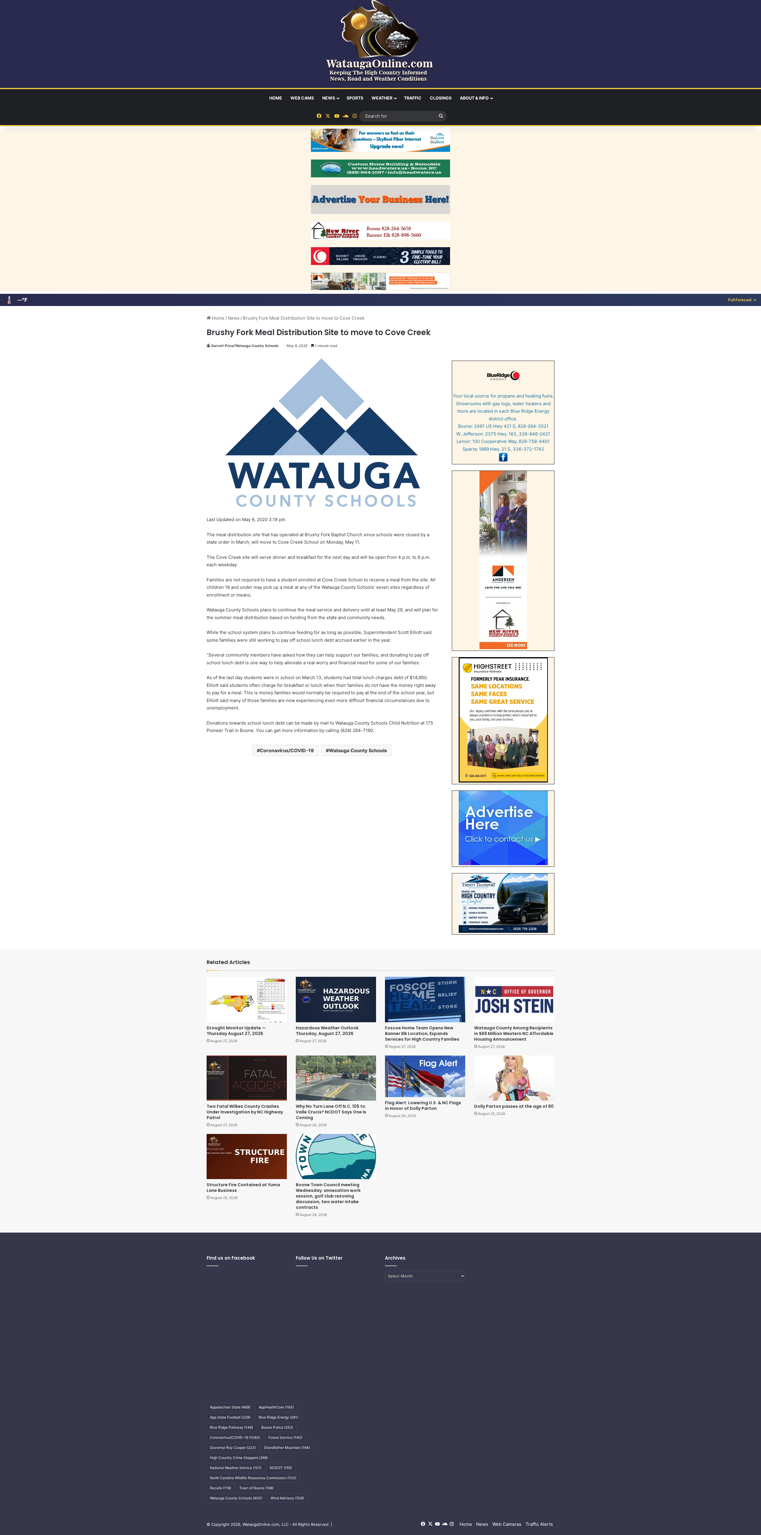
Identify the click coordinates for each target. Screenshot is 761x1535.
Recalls (220, 1488)
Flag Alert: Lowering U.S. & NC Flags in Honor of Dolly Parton (423, 1105)
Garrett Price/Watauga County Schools (245, 345)
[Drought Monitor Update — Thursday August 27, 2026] (247, 999)
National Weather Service (235, 1467)
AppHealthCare (276, 1407)
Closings (441, 97)
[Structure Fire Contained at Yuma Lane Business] (247, 1156)
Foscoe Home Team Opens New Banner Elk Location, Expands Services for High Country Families (422, 1033)
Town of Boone (256, 1488)
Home (275, 97)
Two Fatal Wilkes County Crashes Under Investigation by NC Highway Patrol (245, 1112)
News (328, 97)
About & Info (474, 97)
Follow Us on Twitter (319, 1258)
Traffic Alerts (539, 1524)
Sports (355, 97)
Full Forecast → (742, 299)
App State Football (230, 1417)
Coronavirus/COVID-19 (287, 750)
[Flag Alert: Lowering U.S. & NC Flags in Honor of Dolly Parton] (425, 1076)
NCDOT (281, 1467)
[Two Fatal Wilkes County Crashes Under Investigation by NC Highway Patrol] (247, 1078)
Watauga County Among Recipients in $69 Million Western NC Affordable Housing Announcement (514, 1033)
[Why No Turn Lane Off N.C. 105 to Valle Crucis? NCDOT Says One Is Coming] (336, 1078)
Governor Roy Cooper (233, 1447)
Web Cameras (506, 1524)
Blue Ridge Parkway (231, 1427)
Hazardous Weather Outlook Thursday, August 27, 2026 (327, 1031)
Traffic (413, 97)
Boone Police (277, 1427)
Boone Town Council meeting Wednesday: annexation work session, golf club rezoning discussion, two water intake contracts (328, 1196)
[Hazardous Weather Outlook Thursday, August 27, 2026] (336, 999)
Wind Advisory (287, 1498)
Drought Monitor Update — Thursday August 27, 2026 (236, 1031)
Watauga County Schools (358, 750)
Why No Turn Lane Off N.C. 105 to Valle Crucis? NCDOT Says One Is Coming (331, 1112)
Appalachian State (230, 1407)
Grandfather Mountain (287, 1447)
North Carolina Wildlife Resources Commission (253, 1478)
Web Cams (302, 97)
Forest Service (285, 1437)
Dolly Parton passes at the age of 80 (514, 1106)
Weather (382, 97)
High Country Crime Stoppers (239, 1457)
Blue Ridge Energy (278, 1417)
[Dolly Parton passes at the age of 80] (514, 1078)
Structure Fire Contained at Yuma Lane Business (243, 1187)
